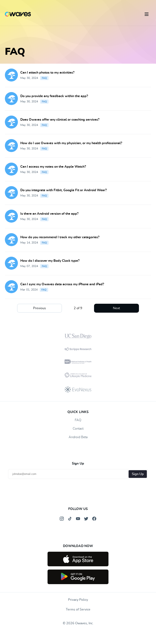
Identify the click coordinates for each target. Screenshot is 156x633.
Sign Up (138, 474)
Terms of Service (78, 609)
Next (116, 308)
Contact (78, 428)
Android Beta (78, 437)
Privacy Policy (78, 599)
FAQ (44, 78)
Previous (39, 308)
